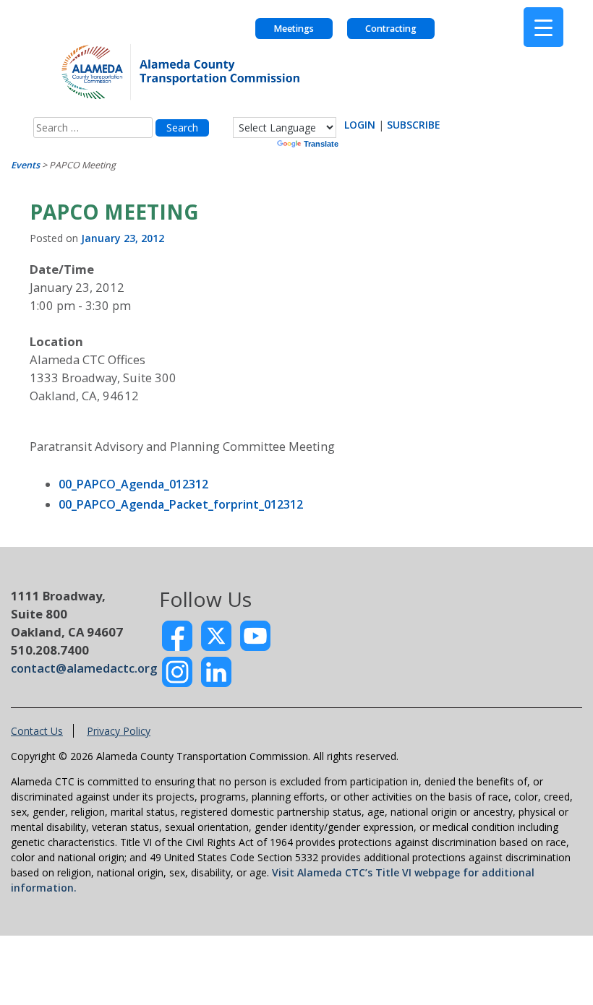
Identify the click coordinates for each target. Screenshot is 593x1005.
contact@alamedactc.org (84, 668)
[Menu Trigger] (543, 27)
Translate (321, 143)
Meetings (293, 28)
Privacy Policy (118, 731)
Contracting (391, 28)
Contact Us (37, 731)
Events (25, 165)
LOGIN (359, 124)
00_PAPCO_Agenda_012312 (133, 484)
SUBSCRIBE (413, 124)
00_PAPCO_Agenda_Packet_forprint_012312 (181, 504)
